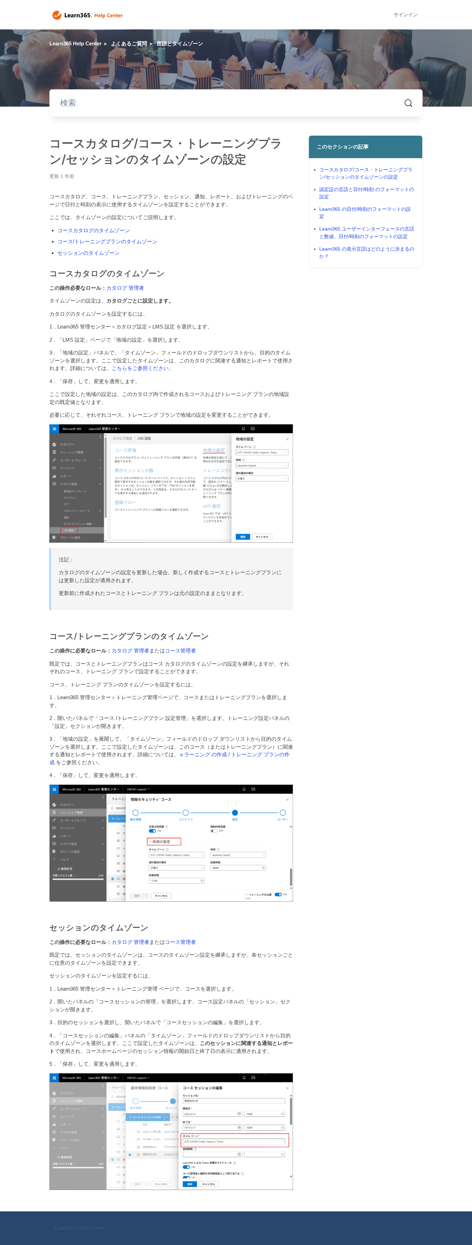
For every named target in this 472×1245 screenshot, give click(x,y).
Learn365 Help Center (75, 43)
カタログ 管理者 (125, 288)
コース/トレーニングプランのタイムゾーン (107, 241)
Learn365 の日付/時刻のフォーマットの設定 (365, 212)
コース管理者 (180, 650)
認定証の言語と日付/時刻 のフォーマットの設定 (366, 193)
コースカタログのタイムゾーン (93, 230)
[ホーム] (87, 14)
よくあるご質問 (129, 43)
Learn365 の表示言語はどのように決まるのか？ (366, 252)
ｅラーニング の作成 (203, 754)
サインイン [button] (406, 14)
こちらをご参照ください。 (143, 368)
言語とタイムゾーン (180, 43)
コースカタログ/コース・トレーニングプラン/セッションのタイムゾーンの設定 (366, 173)
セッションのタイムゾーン (88, 253)
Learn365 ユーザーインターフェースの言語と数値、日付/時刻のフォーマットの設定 (366, 232)
